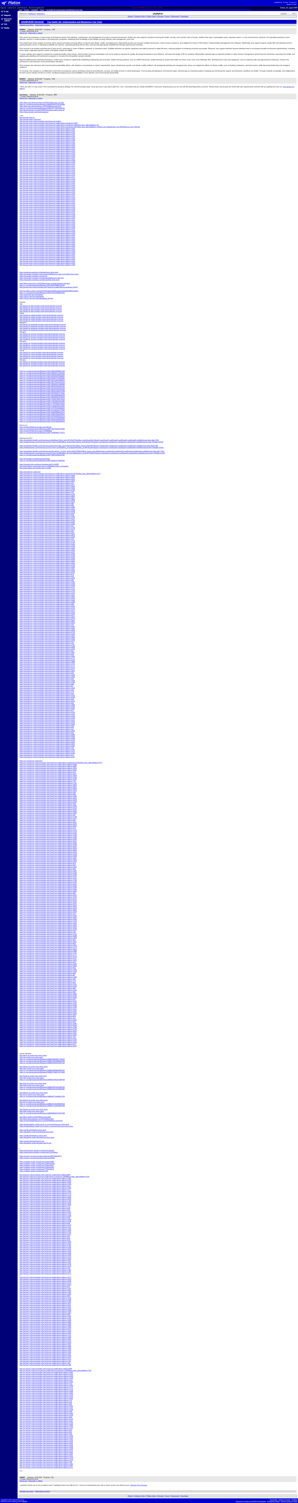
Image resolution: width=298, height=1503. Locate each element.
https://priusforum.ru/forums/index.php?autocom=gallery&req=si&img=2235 (47, 707)
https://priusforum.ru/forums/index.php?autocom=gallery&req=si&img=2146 (47, 753)
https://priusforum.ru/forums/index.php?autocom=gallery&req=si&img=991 (47, 531)
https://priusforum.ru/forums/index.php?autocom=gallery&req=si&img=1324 (47, 593)
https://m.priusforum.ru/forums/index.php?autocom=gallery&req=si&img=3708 (48, 845)
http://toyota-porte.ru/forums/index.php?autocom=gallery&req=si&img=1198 (47, 144)
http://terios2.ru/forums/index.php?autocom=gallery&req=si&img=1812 (45, 1329)
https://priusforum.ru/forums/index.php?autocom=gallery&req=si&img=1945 (47, 516)
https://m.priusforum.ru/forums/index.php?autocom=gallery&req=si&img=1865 (48, 994)
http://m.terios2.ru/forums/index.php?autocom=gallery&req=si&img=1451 (46, 1464)
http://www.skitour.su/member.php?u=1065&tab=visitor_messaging (44, 466)
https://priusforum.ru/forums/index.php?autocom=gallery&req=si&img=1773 (47, 658)
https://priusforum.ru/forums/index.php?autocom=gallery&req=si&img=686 (47, 684)
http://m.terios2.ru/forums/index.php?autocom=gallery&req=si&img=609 (46, 1417)
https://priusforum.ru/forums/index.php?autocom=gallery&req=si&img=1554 (47, 636)
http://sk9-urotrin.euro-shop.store (32, 1111)
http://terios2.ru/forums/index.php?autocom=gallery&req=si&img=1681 (45, 1339)
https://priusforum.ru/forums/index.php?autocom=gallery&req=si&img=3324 (47, 563)
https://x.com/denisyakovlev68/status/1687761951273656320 (42, 460)
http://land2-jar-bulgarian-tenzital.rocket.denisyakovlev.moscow (43, 326)
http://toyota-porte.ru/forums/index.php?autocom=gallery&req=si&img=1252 (47, 239)
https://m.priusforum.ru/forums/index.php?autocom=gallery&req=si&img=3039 (48, 848)
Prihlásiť (286, 2)
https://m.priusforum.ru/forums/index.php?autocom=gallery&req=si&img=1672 (48, 819)
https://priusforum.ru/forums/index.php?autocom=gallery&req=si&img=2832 (47, 742)
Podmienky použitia (273, 1501)
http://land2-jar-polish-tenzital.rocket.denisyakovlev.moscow (41, 317)
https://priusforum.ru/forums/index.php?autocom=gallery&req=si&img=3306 (47, 550)
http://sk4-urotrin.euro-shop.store (32, 1085)
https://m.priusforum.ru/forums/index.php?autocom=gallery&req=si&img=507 (48, 999)
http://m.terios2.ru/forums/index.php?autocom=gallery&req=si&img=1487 (46, 1466)
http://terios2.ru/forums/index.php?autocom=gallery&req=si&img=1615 (45, 1203)
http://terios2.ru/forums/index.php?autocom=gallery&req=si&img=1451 (45, 1270)
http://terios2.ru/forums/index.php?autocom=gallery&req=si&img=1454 (45, 1292)
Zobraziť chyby (139, 16)
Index (20, 10)
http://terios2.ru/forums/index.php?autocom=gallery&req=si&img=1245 (45, 1221)
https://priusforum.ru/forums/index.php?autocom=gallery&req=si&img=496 (47, 503)
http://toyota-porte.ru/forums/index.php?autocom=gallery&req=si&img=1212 (47, 168)
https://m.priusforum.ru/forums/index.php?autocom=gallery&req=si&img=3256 (48, 833)
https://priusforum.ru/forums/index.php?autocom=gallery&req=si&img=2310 (47, 695)
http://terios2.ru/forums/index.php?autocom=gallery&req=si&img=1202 (45, 1180)
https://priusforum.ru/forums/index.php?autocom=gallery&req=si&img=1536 (47, 649)
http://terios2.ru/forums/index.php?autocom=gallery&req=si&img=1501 (45, 1212)
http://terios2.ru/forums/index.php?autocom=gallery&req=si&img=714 (45, 1190)
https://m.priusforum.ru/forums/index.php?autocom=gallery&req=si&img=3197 (48, 841)
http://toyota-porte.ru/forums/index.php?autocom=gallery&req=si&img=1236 (47, 211)
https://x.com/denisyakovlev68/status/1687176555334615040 (42, 406)
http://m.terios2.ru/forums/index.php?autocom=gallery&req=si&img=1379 (46, 1460)
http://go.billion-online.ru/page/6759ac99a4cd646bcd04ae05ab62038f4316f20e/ (49, 291)
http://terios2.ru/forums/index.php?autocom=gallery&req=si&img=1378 (45, 1264)
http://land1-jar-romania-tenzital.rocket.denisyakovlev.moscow (42, 343)
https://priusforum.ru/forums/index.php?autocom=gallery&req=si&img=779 (47, 692)
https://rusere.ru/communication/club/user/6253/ (37, 1158)
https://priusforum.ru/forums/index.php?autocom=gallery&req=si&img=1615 (47, 595)
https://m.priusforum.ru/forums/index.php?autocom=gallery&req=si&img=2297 (48, 1046)
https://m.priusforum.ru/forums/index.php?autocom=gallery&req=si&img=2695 (48, 891)
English (294, 4)
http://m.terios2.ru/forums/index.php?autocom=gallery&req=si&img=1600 (46, 1425)
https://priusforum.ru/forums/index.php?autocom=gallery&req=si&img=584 (47, 699)
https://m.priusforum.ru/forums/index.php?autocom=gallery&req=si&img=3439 (48, 1005)
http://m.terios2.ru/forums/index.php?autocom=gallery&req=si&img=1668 (46, 1391)
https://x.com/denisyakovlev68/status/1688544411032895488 (42, 1089)
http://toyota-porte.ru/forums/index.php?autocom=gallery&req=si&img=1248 (47, 231)
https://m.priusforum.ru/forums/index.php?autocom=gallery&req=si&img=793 (48, 1037)
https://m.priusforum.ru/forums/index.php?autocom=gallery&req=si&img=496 (48, 792)
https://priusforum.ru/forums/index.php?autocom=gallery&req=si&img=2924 (47, 660)
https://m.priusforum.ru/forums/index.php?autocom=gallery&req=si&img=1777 (48, 955)
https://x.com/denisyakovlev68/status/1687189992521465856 (42, 384)
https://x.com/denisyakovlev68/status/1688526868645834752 (42, 1070)
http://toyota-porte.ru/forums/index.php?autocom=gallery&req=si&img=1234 (47, 207)
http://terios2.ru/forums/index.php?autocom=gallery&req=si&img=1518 (45, 1309)
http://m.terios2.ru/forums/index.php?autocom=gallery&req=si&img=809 (46, 1369)
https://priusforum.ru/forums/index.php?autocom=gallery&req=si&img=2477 (47, 485)
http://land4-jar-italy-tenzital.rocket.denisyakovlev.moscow (41, 309)
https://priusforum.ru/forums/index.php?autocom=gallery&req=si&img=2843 (47, 597)
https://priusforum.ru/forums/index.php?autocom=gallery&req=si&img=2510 (47, 612)
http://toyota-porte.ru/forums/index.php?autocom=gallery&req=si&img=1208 (47, 160)
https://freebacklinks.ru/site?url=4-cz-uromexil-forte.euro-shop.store (44, 1124)
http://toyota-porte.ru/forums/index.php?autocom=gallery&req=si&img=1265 (47, 263)
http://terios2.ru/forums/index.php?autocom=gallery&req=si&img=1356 (45, 1328)
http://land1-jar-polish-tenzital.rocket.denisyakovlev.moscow (41, 315)
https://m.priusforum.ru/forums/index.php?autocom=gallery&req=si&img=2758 (48, 835)
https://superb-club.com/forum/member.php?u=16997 (39, 464)
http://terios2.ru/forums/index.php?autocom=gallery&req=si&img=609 (45, 1223)
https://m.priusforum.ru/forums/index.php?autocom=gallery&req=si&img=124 (48, 914)
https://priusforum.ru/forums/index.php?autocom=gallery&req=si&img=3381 (47, 628)
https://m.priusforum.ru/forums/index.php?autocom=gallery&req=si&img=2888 (48, 951)
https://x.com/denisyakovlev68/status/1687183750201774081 (42, 393)
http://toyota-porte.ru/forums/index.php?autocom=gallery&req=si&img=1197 (47, 142)
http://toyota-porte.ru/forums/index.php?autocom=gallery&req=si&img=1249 (47, 233)
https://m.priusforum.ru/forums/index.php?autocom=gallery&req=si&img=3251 (48, 798)
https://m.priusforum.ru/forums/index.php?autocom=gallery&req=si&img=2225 (48, 779)
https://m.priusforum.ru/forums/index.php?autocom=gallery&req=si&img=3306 (48, 839)
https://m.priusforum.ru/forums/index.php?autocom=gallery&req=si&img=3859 (48, 789)
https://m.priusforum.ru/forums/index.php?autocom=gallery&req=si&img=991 (48, 820)
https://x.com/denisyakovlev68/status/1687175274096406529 (42, 421)
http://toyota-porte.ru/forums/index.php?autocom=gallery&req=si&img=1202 (47, 151)
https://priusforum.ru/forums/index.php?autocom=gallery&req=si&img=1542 (47, 626)
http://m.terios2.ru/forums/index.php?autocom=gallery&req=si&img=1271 (46, 1467)
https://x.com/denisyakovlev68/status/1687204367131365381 (42, 378)
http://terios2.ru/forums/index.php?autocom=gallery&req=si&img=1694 (45, 1333)
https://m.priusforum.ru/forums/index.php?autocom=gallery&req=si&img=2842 (48, 770)
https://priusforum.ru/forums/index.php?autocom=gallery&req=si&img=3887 (47, 621)
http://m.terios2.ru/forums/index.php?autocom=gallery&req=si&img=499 (46, 1411)
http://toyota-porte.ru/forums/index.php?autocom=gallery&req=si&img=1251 (47, 237)
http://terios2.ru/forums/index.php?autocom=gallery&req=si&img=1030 (45, 1279)
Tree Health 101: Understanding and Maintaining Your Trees (64, 10)
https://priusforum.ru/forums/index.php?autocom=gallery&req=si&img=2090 (47, 735)
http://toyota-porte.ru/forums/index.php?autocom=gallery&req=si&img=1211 (47, 166)
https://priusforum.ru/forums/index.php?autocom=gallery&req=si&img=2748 (47, 528)
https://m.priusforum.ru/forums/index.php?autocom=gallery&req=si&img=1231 (48, 878)
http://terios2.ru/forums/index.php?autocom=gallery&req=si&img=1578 (45, 1298)
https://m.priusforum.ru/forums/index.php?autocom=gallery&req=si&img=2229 (48, 861)
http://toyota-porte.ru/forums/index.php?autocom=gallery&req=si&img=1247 (47, 229)
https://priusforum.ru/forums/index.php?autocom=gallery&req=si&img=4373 (47, 610)
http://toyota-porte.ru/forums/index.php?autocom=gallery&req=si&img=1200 (47, 147)
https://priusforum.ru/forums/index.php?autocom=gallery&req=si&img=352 (47, 690)
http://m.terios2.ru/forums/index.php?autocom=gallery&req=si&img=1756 (46, 1423)
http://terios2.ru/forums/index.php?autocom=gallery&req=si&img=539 (45, 1240)
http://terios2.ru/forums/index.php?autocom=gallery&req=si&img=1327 (45, 1234)
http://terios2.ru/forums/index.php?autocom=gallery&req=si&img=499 (45, 1218)
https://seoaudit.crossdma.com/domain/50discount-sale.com (42, 278)
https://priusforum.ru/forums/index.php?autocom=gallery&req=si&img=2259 (47, 578)
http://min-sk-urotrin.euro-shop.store (33, 1083)
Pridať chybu (151, 16)
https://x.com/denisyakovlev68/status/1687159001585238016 (42, 414)
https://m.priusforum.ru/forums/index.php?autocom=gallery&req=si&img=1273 (48, 830)
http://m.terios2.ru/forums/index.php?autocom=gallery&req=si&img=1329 (46, 1378)
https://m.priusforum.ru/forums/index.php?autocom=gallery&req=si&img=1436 (48, 777)
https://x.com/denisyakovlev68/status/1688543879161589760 (42, 1087)
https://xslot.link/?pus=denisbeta (31, 295)
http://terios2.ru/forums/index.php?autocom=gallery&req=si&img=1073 (45, 1257)
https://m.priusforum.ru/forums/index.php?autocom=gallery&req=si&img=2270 (48, 807)
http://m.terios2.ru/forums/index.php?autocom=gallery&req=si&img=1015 (46, 1438)
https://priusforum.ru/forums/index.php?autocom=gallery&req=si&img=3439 (47, 716)
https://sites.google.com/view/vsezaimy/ (34, 112)
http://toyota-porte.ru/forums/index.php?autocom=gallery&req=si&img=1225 (47, 192)
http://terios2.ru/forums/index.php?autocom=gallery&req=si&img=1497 (45, 1354)
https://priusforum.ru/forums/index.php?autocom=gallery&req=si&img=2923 (47, 606)
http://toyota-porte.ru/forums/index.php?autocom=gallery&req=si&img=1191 (47, 130)
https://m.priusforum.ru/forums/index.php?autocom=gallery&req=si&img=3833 (48, 766)
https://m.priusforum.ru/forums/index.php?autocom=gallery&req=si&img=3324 (48, 852)
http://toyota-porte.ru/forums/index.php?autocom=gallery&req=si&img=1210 (47, 164)
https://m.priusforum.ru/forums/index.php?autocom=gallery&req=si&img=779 (48, 981)
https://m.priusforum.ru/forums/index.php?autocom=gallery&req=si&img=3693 (48, 826)
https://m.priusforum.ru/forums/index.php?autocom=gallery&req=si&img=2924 (48, 949)
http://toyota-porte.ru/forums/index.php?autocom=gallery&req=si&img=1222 (47, 186)
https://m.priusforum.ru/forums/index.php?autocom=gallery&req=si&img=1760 (48, 880)
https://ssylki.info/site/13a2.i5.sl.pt (32, 1141)
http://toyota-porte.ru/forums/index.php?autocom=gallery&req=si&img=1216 (47, 175)
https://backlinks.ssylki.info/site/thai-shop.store (36, 1132)
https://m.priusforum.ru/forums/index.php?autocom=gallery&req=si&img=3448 (48, 800)
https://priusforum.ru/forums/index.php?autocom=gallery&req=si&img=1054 (47, 681)
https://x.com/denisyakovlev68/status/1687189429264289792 (42, 386)
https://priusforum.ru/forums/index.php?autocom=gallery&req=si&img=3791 (47, 587)
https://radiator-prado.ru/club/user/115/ (34, 1171)
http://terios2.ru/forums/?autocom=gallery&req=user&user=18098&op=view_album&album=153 (54, 1177)
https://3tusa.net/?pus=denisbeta (32, 296)
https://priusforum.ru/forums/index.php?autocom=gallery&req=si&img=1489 (47, 507)
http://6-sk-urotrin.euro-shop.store (32, 1102)
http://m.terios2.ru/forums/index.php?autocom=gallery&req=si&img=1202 (46, 1374)
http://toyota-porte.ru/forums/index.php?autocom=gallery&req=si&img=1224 (47, 190)
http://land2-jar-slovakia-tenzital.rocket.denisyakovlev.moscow (42, 364)
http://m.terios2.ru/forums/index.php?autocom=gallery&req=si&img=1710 (46, 1387)
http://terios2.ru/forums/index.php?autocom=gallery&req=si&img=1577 (45, 1277)
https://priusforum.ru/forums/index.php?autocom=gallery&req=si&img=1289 (47, 688)
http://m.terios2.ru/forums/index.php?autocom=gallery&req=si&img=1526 (46, 1376)
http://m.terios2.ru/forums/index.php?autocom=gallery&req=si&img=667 (46, 1430)
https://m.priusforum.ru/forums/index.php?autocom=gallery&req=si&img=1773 (48, 947)
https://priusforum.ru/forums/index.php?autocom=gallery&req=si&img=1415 (47, 714)
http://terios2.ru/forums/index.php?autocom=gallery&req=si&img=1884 (45, 1322)
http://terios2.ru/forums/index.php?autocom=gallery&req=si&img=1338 (45, 1216)
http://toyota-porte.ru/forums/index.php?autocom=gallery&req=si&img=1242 (47, 222)
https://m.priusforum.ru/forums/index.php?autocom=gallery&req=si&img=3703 (48, 897)
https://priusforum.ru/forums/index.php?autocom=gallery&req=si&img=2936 (47, 524)
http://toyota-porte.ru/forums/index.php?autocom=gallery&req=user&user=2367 (49, 123)
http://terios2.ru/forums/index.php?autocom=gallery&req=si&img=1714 (45, 1195)
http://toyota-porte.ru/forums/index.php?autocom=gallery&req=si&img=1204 (47, 155)
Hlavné (130, 16)
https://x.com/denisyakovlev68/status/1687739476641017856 (42, 429)
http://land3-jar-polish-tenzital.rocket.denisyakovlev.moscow (41, 319)
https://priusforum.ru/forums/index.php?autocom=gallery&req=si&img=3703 (47, 608)
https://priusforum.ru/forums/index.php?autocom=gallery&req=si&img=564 (47, 703)
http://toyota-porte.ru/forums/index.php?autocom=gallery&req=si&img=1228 (47, 198)
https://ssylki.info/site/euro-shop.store (33, 1135)
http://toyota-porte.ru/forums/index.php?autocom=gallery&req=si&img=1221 (47, 185)
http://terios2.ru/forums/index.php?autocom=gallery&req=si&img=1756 (45, 1229)
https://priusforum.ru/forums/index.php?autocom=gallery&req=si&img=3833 (47, 477)
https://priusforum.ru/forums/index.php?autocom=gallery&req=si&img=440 (47, 673)
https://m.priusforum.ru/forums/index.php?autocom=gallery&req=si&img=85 (47, 975)
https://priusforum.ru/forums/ (30, 472)
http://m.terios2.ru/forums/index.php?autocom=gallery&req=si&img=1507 (46, 1454)
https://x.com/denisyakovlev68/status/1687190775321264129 (42, 382)
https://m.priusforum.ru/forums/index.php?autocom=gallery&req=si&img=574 (48, 1044)
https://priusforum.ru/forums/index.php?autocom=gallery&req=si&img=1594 (47, 639)
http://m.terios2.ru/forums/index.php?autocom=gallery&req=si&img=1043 (46, 1445)
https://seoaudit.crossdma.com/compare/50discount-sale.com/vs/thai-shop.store (49, 274)
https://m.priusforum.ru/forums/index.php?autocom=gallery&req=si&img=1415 (48, 1003)
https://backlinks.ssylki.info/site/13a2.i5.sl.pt (35, 1143)
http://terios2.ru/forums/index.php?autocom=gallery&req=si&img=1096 (45, 1191)
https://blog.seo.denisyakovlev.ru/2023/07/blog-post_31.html (42, 102)
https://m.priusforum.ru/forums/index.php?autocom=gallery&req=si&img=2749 (48, 921)
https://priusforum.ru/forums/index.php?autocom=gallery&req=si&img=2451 (47, 744)
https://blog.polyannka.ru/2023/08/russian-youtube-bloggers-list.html (45, 283)
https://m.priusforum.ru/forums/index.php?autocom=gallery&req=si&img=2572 (48, 904)
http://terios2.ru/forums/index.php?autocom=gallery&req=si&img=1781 (45, 1245)
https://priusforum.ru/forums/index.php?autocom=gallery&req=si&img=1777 (47, 666)
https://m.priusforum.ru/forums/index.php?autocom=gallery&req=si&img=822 (48, 940)
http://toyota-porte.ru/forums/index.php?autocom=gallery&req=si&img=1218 (47, 179)
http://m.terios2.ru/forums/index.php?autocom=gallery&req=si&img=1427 (46, 1421)
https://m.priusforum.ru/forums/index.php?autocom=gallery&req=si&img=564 (48, 992)
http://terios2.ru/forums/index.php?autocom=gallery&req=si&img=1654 (45, 1242)
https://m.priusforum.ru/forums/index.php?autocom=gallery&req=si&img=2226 (48, 802)
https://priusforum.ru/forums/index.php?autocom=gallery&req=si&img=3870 (47, 535)
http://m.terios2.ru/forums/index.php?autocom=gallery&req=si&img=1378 (46, 1458)
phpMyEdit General (32, 21)
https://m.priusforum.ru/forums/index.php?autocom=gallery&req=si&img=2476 (48, 956)
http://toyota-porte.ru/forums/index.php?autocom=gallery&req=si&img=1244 (47, 224)
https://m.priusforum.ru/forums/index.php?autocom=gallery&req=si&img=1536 (48, 938)
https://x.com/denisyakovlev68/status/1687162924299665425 (42, 419)
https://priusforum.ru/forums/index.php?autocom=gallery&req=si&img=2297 (47, 757)
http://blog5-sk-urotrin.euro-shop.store (34, 1109)
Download (184, 16)
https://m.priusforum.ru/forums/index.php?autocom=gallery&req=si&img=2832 (48, 1031)
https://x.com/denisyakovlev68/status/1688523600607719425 (42, 1059)
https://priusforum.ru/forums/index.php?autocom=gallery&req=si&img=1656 (47, 630)
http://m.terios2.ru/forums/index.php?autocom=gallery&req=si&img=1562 (46, 1443)
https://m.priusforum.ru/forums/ (31, 761)
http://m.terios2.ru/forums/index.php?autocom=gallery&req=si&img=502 (46, 1404)
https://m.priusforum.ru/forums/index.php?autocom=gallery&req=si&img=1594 (48, 929)
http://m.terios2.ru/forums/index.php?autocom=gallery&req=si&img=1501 (46, 1406)
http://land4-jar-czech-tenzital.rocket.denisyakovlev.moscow (41, 356)
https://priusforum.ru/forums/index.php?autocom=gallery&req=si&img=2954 (47, 638)
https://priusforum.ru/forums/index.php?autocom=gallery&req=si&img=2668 (47, 567)
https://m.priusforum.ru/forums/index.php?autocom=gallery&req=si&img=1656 (48, 919)
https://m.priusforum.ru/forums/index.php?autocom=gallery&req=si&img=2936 (48, 813)
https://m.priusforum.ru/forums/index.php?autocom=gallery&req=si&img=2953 (48, 906)
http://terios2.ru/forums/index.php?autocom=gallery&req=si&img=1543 (45, 1356)
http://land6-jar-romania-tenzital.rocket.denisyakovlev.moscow (42, 347)
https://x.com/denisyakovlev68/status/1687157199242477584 (42, 410)
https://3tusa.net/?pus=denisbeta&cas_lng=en (36, 298)
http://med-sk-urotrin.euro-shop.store (33, 1076)
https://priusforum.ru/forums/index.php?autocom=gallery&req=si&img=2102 (47, 723)
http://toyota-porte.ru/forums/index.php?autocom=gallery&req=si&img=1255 (47, 244)
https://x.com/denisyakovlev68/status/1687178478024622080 (42, 401)
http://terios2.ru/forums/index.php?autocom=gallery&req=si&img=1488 (45, 1300)
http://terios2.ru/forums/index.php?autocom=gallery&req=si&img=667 (45, 1236)
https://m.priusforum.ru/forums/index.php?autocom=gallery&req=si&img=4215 (48, 990)
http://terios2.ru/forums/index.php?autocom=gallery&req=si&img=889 (45, 1296)
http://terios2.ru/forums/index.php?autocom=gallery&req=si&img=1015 (45, 1244)
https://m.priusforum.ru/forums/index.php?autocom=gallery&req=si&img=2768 (48, 854)
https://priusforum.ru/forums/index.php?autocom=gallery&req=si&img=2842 (47, 481)
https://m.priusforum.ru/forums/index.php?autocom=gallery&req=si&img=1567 (48, 858)
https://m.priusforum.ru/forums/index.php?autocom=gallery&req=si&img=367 (48, 815)
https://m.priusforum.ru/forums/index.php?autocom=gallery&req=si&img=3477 (48, 930)
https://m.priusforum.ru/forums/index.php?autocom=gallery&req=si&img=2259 (48, 867)
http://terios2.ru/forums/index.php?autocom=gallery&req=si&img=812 (45, 1287)
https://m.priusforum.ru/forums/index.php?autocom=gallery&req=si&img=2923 (48, 895)
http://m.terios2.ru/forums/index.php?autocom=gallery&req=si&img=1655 (46, 1398)
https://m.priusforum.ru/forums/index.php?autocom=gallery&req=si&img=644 (48, 1016)
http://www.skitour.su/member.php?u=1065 (35, 468)
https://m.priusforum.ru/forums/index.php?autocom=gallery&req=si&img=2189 (48, 1007)
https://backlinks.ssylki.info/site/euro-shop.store (37, 1137)
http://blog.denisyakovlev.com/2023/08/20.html (37, 1119)
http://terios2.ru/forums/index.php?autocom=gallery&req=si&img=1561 (45, 1290)
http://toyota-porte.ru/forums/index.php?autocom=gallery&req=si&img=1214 (47, 171)
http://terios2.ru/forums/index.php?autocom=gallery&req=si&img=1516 (45, 1352)
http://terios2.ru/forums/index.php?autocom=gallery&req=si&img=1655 (45, 1204)
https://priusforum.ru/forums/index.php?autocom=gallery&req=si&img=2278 (47, 619)
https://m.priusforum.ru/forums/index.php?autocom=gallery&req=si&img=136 (48, 932)
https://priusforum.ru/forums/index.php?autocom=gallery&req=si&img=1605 (47, 656)
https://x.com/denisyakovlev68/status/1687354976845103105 (42, 285)
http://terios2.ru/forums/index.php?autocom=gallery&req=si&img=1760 (45, 1232)
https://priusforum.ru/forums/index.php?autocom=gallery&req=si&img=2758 (47, 546)
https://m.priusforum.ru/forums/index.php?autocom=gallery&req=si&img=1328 (48, 971)
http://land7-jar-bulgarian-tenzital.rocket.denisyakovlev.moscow (43, 330)
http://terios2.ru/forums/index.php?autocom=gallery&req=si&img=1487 (45, 1272)
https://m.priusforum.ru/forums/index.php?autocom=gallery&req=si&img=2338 (48, 874)
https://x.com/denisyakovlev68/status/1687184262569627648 (42, 392)
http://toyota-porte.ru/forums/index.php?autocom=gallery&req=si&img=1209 (47, 162)
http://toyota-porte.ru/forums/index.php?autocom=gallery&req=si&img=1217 (47, 177)
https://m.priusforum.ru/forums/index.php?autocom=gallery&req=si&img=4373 (48, 899)
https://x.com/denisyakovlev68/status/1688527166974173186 (42, 1072)
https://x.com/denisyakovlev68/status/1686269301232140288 (42, 104)
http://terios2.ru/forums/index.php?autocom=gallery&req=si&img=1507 (45, 1260)
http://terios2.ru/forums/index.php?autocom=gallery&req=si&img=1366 (45, 1188)
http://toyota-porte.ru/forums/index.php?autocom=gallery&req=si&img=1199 (47, 145)
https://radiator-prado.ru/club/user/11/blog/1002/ (37, 1163)
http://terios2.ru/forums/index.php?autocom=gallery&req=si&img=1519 (45, 1225)
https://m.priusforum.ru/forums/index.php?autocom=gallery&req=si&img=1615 (48, 884)
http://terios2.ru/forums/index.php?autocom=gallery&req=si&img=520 (45, 1238)
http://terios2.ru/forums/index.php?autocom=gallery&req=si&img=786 (45, 1268)
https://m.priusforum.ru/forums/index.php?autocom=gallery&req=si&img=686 (48, 973)
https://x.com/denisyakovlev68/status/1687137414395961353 (42, 293)
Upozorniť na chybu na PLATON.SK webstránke (251, 1501)
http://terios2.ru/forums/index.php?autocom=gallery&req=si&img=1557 (45, 1307)
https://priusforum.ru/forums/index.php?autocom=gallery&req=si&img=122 (47, 483)
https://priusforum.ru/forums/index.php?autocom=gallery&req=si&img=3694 (47, 561)
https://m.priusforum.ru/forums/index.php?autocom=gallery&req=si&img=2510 (48, 901)
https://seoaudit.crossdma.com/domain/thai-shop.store (40, 280)
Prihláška (294, 1499)
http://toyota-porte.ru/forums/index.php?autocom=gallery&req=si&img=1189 (47, 129)
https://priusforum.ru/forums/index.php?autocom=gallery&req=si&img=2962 (47, 677)
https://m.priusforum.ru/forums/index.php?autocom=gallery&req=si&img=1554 (48, 925)
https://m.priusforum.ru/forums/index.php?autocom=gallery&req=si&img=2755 (48, 809)
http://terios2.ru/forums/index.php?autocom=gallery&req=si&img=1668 (45, 1197)
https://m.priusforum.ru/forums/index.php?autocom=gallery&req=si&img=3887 (48, 910)
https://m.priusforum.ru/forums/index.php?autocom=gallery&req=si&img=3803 (48, 785)
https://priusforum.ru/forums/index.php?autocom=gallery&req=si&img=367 (47, 526)
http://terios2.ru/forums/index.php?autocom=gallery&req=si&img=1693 (45, 1199)
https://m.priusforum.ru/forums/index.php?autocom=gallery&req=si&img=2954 (48, 927)
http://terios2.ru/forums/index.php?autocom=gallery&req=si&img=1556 (45, 1294)
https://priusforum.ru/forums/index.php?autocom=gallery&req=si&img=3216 (47, 502)
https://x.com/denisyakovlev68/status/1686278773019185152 (42, 108)
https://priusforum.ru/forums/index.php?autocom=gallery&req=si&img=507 (47, 710)
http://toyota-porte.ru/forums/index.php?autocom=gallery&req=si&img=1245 (47, 226)
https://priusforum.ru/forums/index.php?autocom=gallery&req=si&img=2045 (47, 736)
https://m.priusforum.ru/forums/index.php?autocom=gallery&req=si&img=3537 (48, 822)
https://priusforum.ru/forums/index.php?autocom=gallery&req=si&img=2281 (47, 746)
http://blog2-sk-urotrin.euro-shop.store (34, 1093)
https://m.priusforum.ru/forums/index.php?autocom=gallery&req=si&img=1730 (48, 934)
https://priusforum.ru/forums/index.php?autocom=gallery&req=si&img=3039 (47, 559)
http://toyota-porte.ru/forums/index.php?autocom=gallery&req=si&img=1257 (47, 248)
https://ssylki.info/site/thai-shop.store (33, 1130)
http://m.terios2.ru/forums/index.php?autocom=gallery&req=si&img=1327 (46, 1428)
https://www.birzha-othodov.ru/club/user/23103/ (37, 1150)
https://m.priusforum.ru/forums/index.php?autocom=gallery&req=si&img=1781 (48, 953)
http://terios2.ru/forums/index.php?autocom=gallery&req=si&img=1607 (45, 1303)
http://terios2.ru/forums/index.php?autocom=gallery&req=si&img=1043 (45, 1251)
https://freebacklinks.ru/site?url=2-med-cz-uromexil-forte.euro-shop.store (46, 1126)
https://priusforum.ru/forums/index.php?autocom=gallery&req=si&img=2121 (47, 720)
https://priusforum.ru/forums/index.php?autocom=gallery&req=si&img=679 (47, 574)
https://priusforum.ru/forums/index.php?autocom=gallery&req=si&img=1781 (47, 664)
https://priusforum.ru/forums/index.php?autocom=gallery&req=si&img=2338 (47, 585)
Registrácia (293, 2)
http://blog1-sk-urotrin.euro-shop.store (34, 1066)
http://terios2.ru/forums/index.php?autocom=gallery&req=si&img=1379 (45, 1266)
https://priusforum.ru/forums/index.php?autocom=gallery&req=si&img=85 (46, 686)
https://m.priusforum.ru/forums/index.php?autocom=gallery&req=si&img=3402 (48, 860)
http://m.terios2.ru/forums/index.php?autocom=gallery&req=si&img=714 (46, 1383)
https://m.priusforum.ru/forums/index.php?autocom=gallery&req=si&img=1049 (48, 964)
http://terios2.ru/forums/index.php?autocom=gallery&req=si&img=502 (45, 1210)
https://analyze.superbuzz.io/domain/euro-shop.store (39, 272)
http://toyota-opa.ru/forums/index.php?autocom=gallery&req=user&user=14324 (49, 287)
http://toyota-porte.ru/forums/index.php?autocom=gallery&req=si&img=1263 (47, 259)
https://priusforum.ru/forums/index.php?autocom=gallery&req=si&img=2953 (47, 617)
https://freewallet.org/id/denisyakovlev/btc (35, 459)
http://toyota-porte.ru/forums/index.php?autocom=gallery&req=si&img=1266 (47, 265)
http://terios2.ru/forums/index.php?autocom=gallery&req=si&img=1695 (45, 1348)
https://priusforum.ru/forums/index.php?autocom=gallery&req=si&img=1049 (47, 675)
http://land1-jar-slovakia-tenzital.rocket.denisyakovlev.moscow (42, 362)
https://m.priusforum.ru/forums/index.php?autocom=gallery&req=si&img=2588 (48, 936)
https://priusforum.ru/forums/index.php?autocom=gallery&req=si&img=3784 (47, 598)
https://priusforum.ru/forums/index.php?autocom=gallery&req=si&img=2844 (47, 731)
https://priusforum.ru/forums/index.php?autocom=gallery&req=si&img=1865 (47, 705)
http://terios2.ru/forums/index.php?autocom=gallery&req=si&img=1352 (45, 1301)
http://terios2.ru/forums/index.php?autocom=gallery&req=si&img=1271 (45, 1273)
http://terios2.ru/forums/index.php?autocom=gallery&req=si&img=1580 (45, 1324)
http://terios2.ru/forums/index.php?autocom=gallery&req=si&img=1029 (45, 1316)
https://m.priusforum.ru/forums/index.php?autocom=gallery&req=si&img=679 (48, 863)
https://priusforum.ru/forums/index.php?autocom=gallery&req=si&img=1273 (47, 541)
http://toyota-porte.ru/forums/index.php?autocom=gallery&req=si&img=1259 (47, 252)
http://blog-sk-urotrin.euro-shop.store (33, 1055)
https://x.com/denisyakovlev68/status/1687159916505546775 (42, 416)
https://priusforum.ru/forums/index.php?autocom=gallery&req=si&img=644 (47, 727)
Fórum (42, 10)
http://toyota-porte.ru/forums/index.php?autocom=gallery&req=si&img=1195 (47, 138)
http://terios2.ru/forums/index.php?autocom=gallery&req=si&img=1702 (45, 1361)
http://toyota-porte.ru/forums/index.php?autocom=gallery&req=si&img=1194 (47, 136)
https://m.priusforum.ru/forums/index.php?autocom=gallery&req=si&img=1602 (48, 923)
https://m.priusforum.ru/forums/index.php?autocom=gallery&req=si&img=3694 (48, 850)
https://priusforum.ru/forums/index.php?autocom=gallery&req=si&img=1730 (47, 645)
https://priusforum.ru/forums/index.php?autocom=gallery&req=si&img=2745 (47, 740)
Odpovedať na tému (42, 25)
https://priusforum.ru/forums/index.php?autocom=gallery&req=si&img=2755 (47, 520)
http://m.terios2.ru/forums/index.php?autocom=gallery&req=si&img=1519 (46, 1419)
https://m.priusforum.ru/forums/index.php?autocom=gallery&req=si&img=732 (48, 781)
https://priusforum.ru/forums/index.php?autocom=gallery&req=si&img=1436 (47, 488)
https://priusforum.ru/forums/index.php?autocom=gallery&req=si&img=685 (47, 505)
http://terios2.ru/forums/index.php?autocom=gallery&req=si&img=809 (45, 1175)
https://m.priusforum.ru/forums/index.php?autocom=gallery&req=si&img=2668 (48, 856)
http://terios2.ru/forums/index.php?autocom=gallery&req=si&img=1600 (45, 1231)
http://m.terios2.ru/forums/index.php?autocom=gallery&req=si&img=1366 (46, 1382)
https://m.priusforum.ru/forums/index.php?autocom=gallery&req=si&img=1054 (48, 970)
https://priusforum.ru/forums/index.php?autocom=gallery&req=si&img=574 (47, 755)
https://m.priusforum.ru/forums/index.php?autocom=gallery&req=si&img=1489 (48, 796)
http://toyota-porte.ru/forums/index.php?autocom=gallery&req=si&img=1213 (47, 170)
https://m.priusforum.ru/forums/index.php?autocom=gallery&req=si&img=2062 (48, 811)
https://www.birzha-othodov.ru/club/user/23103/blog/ (39, 1152)
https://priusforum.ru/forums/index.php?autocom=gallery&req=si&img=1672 (47, 529)
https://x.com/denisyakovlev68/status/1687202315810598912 (42, 380)
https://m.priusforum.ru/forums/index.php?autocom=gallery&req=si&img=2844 (48, 1020)
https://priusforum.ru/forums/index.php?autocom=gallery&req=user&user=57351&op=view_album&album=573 (60, 474)
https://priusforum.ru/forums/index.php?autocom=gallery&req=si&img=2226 (47, 513)
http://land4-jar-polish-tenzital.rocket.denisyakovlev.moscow (41, 321)
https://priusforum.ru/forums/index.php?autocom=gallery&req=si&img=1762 (47, 494)
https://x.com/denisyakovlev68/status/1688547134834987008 (42, 1106)
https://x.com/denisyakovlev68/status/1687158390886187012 (42, 412)
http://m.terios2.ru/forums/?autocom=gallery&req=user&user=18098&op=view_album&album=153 (55, 1370)
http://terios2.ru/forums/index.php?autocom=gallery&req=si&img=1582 (45, 1259)
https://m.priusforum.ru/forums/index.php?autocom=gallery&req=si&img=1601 (48, 960)
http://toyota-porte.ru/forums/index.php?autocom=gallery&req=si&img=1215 (47, 173)
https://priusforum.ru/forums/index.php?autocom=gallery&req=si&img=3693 (47, 537)
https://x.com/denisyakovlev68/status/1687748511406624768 (42, 455)
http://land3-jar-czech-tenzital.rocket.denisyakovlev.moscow (41, 354)
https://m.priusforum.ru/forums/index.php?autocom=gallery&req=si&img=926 (48, 865)
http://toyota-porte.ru (27, 117)
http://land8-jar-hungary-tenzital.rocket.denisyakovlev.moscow (42, 339)
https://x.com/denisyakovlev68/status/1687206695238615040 (42, 375)
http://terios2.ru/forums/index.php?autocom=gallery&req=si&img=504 (45, 1208)
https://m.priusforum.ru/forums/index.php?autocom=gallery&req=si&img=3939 (48, 843)
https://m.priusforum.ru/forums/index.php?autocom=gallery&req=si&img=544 (48, 1022)
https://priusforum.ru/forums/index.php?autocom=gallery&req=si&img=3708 (47, 556)
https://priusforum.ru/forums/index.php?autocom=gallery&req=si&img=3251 (47, 509)
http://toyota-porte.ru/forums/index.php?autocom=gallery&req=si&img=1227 (47, 196)
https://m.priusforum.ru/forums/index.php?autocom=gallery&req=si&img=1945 (48, 805)
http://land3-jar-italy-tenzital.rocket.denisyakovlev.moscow (41, 308)
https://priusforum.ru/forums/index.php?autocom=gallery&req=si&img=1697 (47, 722)
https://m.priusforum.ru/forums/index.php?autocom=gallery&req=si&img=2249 (48, 986)
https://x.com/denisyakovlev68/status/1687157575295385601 (42, 408)
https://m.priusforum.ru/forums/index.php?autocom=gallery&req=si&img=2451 (48, 1033)
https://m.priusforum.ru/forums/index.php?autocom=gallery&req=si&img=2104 (48, 1001)
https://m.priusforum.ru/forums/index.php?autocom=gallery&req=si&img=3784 (48, 887)
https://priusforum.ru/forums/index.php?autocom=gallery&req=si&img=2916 (47, 479)
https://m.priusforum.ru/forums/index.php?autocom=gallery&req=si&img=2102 (48, 1012)
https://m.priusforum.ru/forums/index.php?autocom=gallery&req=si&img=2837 (48, 1014)
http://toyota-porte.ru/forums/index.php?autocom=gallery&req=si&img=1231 (47, 201)
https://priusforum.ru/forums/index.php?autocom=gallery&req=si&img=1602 (47, 634)
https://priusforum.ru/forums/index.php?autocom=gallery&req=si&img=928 (47, 515)
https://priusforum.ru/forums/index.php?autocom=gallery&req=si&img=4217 (47, 669)
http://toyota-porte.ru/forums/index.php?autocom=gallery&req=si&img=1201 (47, 149)
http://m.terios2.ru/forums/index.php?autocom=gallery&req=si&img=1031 (46, 1456)
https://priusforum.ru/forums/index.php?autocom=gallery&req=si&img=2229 (47, 572)
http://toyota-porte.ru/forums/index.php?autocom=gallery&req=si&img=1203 (47, 153)
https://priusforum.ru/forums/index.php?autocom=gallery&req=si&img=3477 (47, 641)
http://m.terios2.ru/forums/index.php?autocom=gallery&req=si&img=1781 (46, 1439)
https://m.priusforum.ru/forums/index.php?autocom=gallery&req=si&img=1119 (48, 1040)
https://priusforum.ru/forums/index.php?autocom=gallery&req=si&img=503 (47, 694)
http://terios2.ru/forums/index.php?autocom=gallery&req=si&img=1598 (45, 1320)
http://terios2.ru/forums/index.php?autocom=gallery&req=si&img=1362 (45, 1178)
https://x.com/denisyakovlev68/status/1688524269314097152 (42, 1063)
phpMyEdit (34, 10)
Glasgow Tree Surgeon (138, 1485)
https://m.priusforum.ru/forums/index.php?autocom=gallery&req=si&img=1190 (48, 902)
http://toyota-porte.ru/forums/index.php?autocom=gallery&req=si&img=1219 (47, 181)
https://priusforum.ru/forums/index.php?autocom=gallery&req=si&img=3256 (47, 544)
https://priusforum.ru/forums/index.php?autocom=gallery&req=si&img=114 (47, 729)
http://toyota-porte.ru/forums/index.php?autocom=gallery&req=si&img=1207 (47, 158)
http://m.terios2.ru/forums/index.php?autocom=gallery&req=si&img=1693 (46, 1393)
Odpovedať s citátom (35, 33)
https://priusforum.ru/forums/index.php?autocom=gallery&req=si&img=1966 (47, 600)
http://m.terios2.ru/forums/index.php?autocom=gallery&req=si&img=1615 (46, 1397)
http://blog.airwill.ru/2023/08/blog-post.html (35, 1117)
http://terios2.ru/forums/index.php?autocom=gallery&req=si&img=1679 (45, 1341)
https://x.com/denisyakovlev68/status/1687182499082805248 (42, 395)
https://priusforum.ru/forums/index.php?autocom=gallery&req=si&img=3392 (47, 708)
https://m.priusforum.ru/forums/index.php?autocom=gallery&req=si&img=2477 (48, 774)
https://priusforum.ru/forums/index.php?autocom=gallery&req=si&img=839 (47, 654)
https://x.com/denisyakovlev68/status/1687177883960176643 (42, 403)
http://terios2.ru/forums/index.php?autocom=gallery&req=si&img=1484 (45, 1337)
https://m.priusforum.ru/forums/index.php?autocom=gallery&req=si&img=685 (48, 794)
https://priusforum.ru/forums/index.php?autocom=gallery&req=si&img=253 (47, 539)
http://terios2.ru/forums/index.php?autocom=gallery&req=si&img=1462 (45, 1313)
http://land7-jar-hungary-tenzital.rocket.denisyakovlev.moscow (42, 337)
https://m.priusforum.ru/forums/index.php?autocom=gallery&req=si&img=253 (48, 828)
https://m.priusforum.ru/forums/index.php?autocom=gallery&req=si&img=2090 (48, 1024)
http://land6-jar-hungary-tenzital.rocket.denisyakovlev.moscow (42, 336)
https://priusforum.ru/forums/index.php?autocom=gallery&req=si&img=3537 (47, 533)
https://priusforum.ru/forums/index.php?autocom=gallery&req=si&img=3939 (47, 554)
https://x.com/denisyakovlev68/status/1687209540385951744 (42, 371)
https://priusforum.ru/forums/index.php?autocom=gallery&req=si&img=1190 (47, 613)
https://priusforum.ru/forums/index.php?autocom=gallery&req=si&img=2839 (47, 487)
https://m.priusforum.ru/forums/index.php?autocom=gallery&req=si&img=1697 (48, 1011)
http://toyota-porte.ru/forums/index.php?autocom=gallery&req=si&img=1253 (47, 240)
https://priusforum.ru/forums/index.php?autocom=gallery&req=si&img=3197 (47, 552)
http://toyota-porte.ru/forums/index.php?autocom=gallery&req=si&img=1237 (47, 212)
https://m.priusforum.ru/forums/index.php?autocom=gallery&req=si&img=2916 (48, 768)
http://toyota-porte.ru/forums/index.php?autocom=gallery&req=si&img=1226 (47, 194)
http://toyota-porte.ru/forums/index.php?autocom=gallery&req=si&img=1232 (47, 203)
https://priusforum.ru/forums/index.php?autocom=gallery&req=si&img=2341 (47, 750)
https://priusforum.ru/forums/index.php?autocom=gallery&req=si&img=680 (47, 604)
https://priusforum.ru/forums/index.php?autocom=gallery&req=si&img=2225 (47, 490)
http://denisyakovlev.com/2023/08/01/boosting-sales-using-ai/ (42, 110)
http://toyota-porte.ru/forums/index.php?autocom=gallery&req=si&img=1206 (47, 157)
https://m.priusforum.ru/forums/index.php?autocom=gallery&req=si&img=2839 (48, 776)
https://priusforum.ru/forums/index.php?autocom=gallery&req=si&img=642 (47, 679)
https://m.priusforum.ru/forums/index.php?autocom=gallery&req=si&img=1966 (48, 889)
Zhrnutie (160, 16)
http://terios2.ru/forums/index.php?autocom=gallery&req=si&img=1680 (45, 1346)
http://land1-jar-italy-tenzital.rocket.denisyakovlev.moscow (41, 306)
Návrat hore (23, 33)
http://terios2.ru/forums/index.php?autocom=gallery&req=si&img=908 (45, 1314)
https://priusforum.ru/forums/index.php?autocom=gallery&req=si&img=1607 (47, 653)
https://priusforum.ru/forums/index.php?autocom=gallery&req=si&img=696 (47, 580)
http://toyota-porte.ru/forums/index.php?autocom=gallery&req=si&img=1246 (47, 227)
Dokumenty (175, 16)
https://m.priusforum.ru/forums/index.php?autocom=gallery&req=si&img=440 (48, 962)
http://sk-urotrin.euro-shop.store (31, 1057)
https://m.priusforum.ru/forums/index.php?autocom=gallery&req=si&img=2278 (48, 908)
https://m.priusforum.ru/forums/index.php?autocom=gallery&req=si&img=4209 (48, 912)
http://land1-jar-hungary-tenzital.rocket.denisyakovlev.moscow (42, 334)
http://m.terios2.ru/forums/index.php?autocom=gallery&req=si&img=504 (46, 1402)
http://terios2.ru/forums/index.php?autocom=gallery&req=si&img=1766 (45, 1201)
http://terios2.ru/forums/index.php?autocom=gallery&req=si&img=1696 (45, 1326)
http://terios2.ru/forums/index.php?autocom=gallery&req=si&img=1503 (45, 1342)
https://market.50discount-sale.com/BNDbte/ (36, 431)
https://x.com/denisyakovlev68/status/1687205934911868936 (42, 377)
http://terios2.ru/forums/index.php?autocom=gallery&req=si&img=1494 (45, 1365)
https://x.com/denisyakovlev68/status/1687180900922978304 (42, 397)
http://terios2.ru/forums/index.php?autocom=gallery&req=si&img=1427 (45, 1227)
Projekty (26, 10)
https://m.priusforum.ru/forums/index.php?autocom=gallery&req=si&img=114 (48, 1018)
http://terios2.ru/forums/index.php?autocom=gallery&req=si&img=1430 (45, 1331)
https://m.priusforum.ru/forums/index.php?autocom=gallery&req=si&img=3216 (48, 791)
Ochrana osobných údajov (289, 1501)
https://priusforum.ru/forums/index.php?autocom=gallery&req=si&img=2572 (47, 615)
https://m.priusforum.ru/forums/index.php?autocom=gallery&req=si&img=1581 (48, 871)
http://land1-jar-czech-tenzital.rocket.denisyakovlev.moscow (41, 352)
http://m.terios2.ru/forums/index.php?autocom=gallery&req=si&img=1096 (46, 1385)
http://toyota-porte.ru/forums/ (30, 119)
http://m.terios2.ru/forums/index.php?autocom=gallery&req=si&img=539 (46, 1434)
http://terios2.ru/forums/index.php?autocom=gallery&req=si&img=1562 (45, 1249)
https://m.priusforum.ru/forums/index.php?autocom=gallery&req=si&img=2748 (48, 817)
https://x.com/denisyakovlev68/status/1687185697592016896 (42, 390)
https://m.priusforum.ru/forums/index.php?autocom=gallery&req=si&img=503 (48, 983)
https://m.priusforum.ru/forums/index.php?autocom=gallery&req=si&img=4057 (48, 787)
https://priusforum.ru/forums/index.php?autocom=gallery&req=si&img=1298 (47, 738)
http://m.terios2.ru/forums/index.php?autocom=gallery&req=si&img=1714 (46, 1389)
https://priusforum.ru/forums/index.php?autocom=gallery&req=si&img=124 (47, 625)
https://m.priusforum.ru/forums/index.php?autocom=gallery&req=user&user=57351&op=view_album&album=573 (61, 763)
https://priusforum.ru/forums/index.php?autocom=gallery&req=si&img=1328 (47, 682)
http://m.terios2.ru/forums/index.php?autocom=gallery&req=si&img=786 (46, 1462)
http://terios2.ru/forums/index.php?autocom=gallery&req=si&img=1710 (45, 1193)
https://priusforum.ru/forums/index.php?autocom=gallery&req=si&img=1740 (47, 543)
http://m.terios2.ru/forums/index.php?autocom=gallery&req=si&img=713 (46, 1400)
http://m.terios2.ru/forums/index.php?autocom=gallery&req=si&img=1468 (46, 1413)
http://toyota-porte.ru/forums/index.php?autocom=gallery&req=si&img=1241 (47, 220)
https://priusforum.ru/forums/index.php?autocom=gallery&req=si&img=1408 (47, 475)
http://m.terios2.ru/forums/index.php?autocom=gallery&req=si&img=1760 (46, 1426)
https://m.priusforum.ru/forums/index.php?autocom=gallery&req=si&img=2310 (48, 984)
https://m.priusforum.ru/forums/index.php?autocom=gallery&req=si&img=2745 (48, 1029)
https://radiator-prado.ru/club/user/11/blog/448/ (37, 1162)
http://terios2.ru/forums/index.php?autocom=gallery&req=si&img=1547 (45, 1357)
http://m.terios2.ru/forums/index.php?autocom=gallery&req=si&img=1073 (46, 1451)
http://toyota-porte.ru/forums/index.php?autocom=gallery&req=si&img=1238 (47, 214)
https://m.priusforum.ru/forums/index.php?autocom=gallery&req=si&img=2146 (48, 1042)
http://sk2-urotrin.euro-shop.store (32, 1068)
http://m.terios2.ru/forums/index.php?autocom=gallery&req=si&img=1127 (46, 1380)
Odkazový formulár (284, 1499)
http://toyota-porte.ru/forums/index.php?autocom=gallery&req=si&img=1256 (47, 246)
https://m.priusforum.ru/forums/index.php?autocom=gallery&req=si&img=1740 (48, 832)
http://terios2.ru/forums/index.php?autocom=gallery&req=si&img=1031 (45, 1262)
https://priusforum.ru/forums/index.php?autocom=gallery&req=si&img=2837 (47, 725)
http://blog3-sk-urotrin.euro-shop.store (34, 1100)
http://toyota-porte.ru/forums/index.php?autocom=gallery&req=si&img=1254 (47, 242)
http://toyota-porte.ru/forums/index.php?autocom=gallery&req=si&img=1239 (47, 216)
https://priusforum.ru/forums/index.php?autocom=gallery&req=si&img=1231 (47, 589)
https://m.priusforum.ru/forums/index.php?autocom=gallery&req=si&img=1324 (48, 882)
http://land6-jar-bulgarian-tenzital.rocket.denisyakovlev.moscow (43, 328)
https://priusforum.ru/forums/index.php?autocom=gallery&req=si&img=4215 (47, 701)
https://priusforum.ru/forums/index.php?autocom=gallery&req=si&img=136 (47, 643)
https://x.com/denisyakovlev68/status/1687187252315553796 (42, 388)
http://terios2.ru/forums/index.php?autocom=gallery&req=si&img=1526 (45, 1182)
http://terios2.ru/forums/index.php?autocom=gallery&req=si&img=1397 (45, 1344)
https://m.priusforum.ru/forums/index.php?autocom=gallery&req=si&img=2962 (48, 966)
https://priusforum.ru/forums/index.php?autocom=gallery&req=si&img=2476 (47, 667)
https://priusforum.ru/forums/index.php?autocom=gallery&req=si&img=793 (47, 748)
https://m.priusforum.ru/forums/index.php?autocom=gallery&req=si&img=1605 (48, 945)
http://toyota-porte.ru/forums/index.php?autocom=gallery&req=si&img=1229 (47, 199)
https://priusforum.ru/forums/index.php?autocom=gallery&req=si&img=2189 (47, 718)
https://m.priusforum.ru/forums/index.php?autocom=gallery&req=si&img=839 (48, 943)
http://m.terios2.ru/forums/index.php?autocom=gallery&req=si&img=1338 (46, 1410)
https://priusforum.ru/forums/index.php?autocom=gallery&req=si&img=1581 (47, 582)
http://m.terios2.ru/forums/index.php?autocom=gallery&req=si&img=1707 (46, 1408)
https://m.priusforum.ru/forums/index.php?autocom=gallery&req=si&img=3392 (48, 998)
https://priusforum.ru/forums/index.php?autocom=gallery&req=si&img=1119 (47, 751)
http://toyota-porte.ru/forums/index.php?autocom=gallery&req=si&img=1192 (47, 132)
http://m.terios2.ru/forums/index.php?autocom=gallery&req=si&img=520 (46, 1432)
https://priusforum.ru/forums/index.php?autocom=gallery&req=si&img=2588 (47, 647)
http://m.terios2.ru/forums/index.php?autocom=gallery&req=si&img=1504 (46, 1441)
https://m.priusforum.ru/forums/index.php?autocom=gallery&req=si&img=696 (48, 869)
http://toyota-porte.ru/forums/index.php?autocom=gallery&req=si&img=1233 (47, 205)
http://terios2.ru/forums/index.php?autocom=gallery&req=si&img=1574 (45, 1359)
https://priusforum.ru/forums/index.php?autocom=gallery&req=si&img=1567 (47, 569)
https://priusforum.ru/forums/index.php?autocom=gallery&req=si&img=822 (47, 651)
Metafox (24, 1501)
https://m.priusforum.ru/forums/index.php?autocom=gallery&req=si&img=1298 (48, 1027)
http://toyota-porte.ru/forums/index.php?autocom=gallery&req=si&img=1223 (47, 188)
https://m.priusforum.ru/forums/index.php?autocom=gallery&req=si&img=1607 (48, 942)
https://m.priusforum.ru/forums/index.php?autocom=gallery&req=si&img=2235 (48, 996)
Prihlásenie (32, 14)
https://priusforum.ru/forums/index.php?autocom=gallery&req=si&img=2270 (47, 518)
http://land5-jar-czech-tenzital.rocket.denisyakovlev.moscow (41, 358)
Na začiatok (273, 1499)
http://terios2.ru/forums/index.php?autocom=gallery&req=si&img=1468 (45, 1219)
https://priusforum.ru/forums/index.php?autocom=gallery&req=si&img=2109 (47, 584)
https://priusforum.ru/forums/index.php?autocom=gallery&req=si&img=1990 (47, 548)
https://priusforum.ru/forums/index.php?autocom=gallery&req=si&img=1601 (47, 671)
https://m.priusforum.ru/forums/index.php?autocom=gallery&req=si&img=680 (48, 893)
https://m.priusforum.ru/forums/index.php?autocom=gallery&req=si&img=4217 (48, 958)
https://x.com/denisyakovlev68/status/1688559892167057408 (42, 1113)
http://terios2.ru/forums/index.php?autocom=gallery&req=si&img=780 (45, 1363)
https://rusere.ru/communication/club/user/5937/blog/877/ (41, 1156)
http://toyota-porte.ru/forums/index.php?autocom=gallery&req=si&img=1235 (47, 209)
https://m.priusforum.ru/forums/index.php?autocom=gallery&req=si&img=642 (48, 968)
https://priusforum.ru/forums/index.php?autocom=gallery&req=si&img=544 (47, 733)
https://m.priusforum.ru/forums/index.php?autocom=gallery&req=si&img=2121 (48, 1009)
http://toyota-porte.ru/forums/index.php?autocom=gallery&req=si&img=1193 (47, 134)
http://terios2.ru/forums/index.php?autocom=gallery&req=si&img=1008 (45, 1253)
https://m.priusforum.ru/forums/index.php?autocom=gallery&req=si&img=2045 (48, 1025)
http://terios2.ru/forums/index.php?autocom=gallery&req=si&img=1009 (45, 1255)
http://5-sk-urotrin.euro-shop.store (32, 1094)
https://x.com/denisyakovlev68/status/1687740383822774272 (42, 433)
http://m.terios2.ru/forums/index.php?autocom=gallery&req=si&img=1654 (46, 1436)
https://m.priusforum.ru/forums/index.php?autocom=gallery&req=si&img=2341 (48, 1039)
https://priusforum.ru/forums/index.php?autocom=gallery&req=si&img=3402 (47, 571)
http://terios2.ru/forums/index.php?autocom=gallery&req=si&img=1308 (45, 1311)
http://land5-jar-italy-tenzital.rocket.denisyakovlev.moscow (41, 311)
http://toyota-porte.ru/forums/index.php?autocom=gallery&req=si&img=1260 (47, 254)
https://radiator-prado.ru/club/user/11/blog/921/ (37, 1165)
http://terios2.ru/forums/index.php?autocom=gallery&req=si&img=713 (45, 1206)
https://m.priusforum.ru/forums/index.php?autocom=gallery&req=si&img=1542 (48, 915)
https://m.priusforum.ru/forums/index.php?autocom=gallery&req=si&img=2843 (48, 886)
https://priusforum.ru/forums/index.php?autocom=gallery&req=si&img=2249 (47, 697)
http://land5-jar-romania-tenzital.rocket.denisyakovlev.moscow (42, 345)
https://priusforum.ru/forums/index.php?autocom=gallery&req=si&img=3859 (47, 500)
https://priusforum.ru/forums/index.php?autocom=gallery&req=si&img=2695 (47, 602)
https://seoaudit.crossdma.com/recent (33, 276)
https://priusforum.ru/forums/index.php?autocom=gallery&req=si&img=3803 (47, 496)
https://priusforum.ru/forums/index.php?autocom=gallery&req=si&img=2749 (47, 632)
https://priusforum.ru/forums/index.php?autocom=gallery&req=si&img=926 (47, 576)
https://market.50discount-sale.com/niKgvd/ (35, 427)
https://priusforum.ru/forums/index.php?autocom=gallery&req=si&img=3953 (47, 557)
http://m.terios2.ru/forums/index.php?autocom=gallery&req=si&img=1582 (46, 1452)
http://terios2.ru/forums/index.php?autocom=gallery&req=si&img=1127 (45, 1186)
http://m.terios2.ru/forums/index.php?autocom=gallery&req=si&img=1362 (46, 1372)
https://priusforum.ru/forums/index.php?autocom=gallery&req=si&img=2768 (47, 565)
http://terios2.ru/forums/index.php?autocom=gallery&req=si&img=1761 (45, 1335)
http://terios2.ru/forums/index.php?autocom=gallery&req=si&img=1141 (45, 1288)
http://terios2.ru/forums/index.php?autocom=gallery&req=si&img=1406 (45, 1350)
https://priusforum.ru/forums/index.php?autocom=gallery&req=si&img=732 (47, 492)
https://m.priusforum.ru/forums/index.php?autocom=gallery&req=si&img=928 (48, 804)
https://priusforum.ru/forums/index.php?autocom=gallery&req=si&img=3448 (47, 511)
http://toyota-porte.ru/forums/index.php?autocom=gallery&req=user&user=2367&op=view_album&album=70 (59, 125)
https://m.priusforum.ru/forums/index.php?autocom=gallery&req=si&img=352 (48, 979)
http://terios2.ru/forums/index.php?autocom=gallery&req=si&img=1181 (45, 1305)
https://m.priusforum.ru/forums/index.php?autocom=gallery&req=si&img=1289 (48, 977)
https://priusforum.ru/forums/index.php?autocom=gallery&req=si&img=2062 (47, 522)
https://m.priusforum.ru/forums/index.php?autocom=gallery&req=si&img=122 (48, 772)
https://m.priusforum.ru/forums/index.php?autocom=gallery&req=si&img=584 (48, 988)
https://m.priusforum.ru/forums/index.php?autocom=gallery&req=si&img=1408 (48, 764)
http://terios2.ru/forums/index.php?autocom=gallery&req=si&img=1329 (45, 1184)
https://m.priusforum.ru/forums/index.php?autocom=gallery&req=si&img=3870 (48, 824)
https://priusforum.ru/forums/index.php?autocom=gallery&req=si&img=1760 (47, 591)
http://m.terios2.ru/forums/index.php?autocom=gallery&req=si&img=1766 (46, 1395)
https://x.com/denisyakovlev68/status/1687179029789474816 (42, 399)
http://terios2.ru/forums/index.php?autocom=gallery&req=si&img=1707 (45, 1214)
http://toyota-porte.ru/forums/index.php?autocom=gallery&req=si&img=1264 (47, 261)
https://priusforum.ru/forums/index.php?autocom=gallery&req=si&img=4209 (47, 623)
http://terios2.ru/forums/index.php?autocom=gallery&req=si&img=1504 (45, 1247)
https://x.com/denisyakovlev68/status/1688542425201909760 (42, 1080)
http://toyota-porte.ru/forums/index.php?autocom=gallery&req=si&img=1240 (47, 218)
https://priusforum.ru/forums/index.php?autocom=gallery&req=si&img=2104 (47, 712)
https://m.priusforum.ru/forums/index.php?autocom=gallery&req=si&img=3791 (48, 876)
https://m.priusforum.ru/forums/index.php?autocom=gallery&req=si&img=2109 (48, 873)
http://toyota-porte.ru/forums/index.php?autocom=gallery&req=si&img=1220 (47, 183)
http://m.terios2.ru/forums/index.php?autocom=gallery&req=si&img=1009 (46, 1449)
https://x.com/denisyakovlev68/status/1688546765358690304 (42, 1104)
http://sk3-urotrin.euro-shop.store (32, 1078)
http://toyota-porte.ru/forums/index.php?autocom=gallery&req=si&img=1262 (47, 257)
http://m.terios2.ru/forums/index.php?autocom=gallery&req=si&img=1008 (46, 1447)
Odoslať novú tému (27, 25)
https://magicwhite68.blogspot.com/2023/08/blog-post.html (41, 1121)
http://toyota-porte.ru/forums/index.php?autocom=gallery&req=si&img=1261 (47, 255)
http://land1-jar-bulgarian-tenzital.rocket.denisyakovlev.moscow (43, 324)
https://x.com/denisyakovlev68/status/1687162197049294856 (42, 418)
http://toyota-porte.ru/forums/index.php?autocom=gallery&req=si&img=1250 (47, 235)
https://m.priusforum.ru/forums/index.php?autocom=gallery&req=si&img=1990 (48, 837)
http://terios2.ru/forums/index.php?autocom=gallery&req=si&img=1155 (45, 1318)
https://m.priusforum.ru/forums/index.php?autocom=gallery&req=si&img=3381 (48, 917)
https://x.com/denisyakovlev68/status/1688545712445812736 (42, 1096)
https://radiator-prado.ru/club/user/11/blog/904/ (37, 1167)
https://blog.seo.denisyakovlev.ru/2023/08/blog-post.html (40, 106)
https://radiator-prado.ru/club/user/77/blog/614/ (37, 1169)
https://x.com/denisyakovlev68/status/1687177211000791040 (42, 405)
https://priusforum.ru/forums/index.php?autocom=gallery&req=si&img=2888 (47, 662)
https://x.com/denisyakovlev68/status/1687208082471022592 (42, 373)
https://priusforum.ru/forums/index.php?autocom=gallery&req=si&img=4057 (47, 498)
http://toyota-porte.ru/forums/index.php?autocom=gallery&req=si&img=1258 (47, 250)
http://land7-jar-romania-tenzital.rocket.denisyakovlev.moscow (42, 349)
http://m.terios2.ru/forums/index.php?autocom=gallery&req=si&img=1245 (46, 1415)
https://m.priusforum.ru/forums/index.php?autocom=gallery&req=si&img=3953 (48, 846)
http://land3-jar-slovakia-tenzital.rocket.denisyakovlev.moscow (42, 365)
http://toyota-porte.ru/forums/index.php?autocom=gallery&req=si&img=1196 (47, 140)
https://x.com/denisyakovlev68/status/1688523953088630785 (42, 1061)
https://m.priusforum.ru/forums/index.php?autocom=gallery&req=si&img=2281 (48, 1035)
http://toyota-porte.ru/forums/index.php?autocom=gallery (40, 121)
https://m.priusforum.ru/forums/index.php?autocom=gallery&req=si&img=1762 (48, 783)
